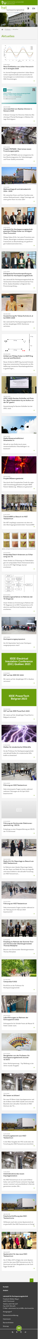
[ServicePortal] (21, 1332)
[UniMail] (25, 1332)
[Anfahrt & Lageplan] (17, 1332)
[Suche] (12, 1332)
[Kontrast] (28, 8)
